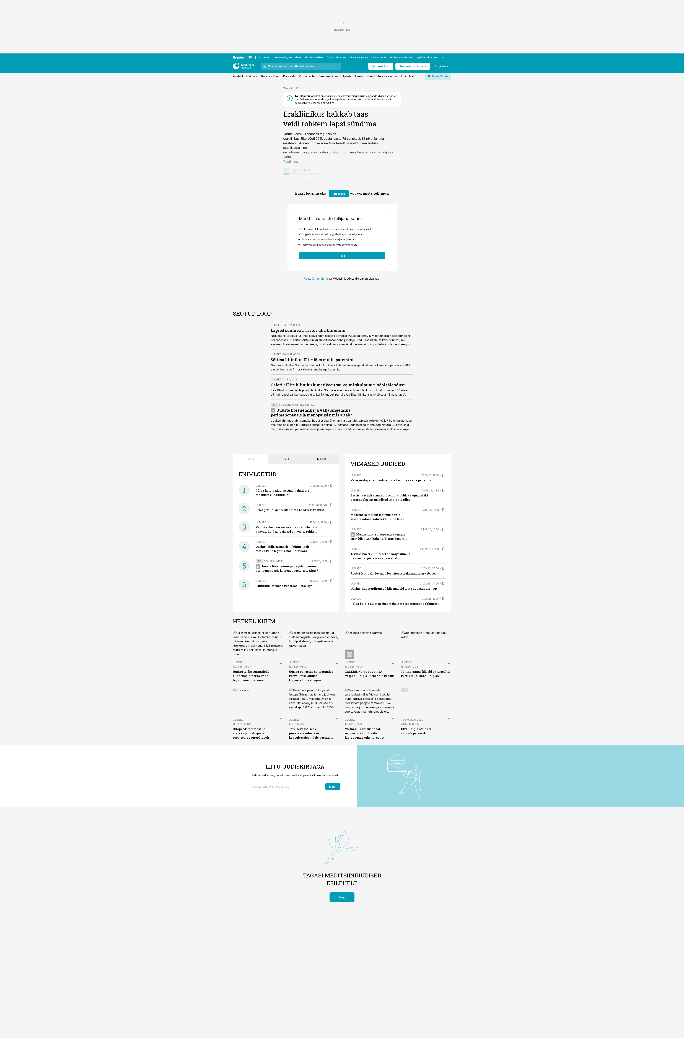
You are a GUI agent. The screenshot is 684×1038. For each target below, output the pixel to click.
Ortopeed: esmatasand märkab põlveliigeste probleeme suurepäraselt (251, 733)
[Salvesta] (331, 485)
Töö (411, 76)
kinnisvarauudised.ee (401, 57)
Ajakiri (358, 76)
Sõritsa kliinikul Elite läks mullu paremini (312, 359)
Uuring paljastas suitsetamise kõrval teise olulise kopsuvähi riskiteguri (311, 676)
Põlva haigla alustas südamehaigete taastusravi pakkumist (395, 604)
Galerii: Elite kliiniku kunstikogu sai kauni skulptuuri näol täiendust (338, 384)
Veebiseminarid (329, 76)
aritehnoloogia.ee (358, 57)
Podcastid (289, 76)
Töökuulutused (412, 719)
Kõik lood (252, 76)
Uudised (276, 324)
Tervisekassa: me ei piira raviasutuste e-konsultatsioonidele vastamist (312, 733)
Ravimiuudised (270, 76)
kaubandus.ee (378, 57)
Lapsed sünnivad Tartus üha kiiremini (308, 330)
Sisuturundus (289, 404)
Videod (370, 76)
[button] (287, 786)
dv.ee (298, 57)
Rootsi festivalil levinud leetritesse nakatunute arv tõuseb (393, 573)
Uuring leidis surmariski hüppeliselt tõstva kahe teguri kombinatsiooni (251, 676)
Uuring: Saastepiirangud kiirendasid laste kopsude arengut (394, 588)
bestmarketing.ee (282, 57)
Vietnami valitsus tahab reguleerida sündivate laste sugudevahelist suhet (364, 733)
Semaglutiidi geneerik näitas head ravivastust (290, 510)
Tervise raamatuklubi (391, 76)
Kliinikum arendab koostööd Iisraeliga (284, 586)
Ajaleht (347, 76)
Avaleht (238, 76)
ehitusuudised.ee (314, 57)
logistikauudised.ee (426, 57)
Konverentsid (308, 76)
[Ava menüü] (250, 57)
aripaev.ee (264, 57)
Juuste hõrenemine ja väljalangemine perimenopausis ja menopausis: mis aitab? (311, 413)
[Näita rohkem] (442, 57)
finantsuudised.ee (336, 57)
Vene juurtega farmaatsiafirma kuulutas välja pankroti (391, 480)
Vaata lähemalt (314, 278)
